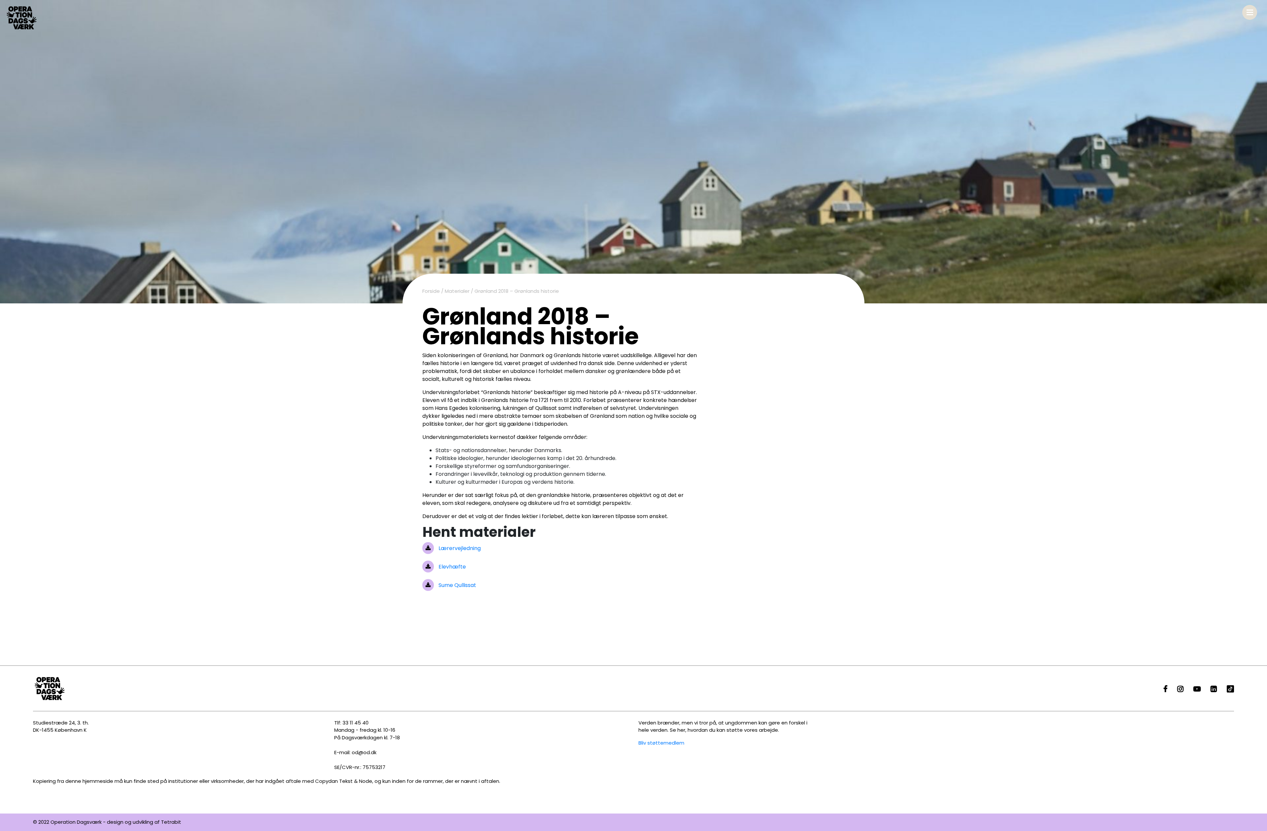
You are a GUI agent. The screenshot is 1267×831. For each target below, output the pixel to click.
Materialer (457, 291)
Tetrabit (171, 821)
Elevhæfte (451, 566)
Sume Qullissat (456, 585)
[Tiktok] (1230, 689)
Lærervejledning (459, 548)
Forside (431, 291)
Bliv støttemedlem (661, 742)
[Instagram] (1180, 689)
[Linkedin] (1214, 689)
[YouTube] (1197, 689)
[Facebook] (1165, 689)
